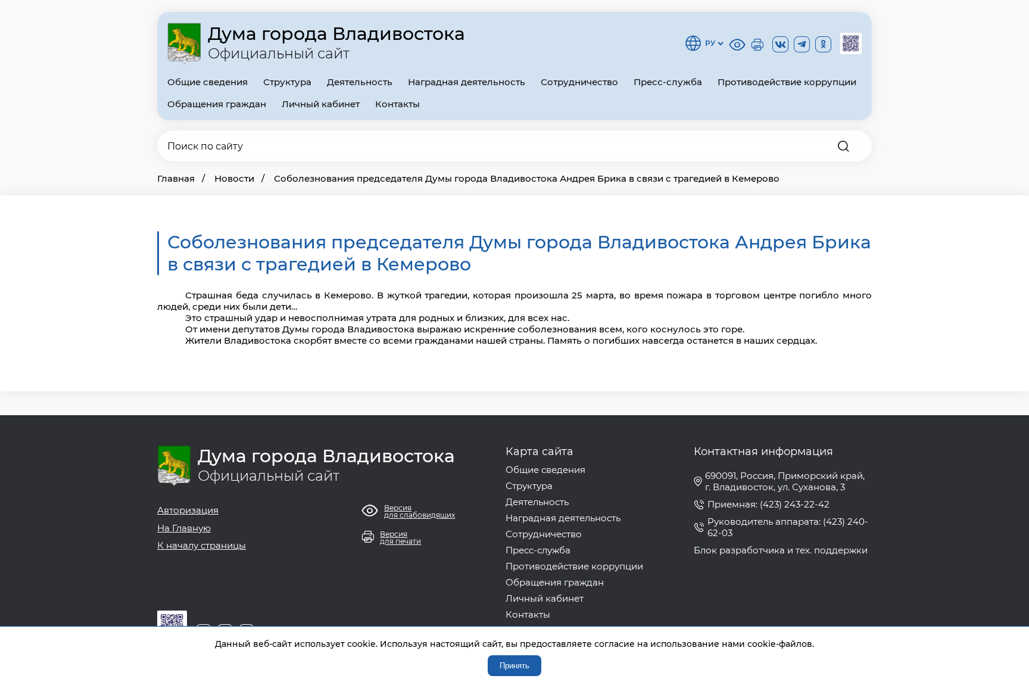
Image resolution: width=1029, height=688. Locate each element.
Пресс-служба (668, 82)
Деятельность (359, 82)
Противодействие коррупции (787, 82)
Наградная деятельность (466, 82)
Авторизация (188, 510)
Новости (234, 178)
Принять (514, 665)
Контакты (397, 104)
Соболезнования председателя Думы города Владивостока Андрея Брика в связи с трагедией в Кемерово (526, 178)
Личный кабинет (321, 104)
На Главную (184, 528)
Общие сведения (207, 82)
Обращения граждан (216, 104)
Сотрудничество (579, 82)
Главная (176, 178)
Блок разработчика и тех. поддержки (781, 550)
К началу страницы (201, 545)
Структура (287, 82)
